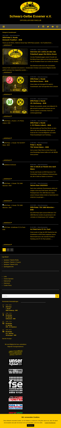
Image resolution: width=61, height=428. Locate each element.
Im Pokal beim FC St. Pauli (40, 229)
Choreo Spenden (8, 278)
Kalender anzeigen (7, 338)
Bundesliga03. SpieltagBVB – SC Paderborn (11, 325)
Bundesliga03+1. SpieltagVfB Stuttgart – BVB (11, 333)
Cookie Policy (8, 285)
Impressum (7, 283)
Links (5, 276)
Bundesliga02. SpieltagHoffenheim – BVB (10, 316)
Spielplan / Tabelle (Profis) (11, 260)
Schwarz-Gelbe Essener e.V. (31, 16)
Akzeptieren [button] (30, 425)
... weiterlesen (7, 45)
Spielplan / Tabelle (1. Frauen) (12, 262)
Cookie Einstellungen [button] (50, 422)
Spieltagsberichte (9, 266)
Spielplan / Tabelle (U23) (11, 264)
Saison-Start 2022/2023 (39, 185)
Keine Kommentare (15, 35)
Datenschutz (7, 281)
